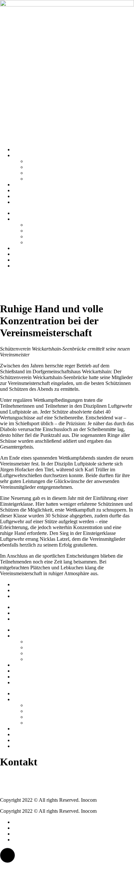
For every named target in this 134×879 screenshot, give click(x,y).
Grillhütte (36, 173)
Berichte (21, 196)
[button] (7, 855)
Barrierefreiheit (28, 596)
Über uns (22, 155)
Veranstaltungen (29, 202)
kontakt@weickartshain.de (27, 789)
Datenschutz (25, 590)
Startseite (22, 149)
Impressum (24, 584)
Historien (22, 184)
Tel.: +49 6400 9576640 (25, 778)
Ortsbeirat (36, 167)
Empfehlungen (28, 190)
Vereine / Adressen (45, 161)
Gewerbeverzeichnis (47, 178)
